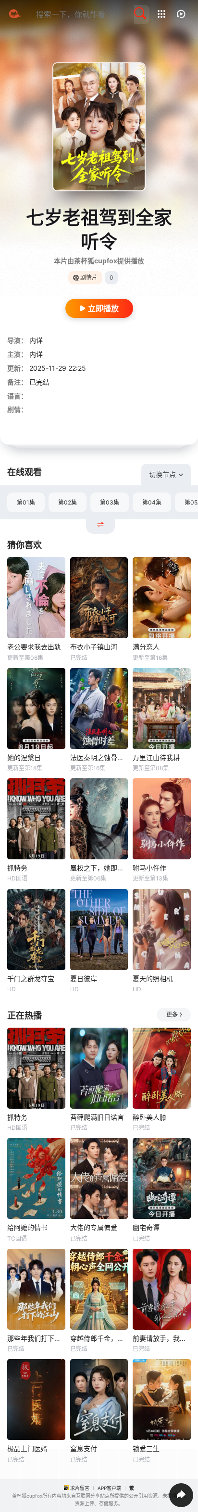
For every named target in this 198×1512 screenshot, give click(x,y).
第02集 (67, 502)
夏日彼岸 (83, 978)
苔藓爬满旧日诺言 (97, 1117)
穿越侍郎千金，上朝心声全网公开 (99, 1338)
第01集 (26, 502)
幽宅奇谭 (146, 1227)
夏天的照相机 (153, 978)
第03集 (109, 502)
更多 (172, 1014)
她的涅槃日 (24, 757)
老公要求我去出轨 (34, 647)
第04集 (151, 502)
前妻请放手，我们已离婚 (162, 1338)
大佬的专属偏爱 (93, 1227)
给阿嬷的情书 (27, 1227)
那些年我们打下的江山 (36, 1338)
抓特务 (17, 868)
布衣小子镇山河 (93, 647)
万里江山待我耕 (156, 757)
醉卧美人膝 (149, 1117)
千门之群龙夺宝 (30, 978)
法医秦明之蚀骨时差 (99, 757)
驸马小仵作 (149, 868)
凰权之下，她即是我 (99, 868)
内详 (36, 340)
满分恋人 (146, 647)
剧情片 (89, 277)
